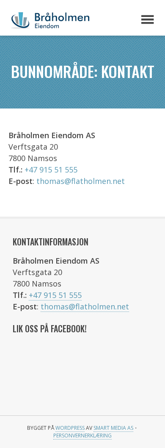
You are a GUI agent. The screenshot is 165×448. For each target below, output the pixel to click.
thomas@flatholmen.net (80, 181)
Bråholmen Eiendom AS (67, 20)
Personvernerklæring (82, 435)
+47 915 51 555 (51, 169)
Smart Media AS (113, 427)
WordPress (70, 427)
